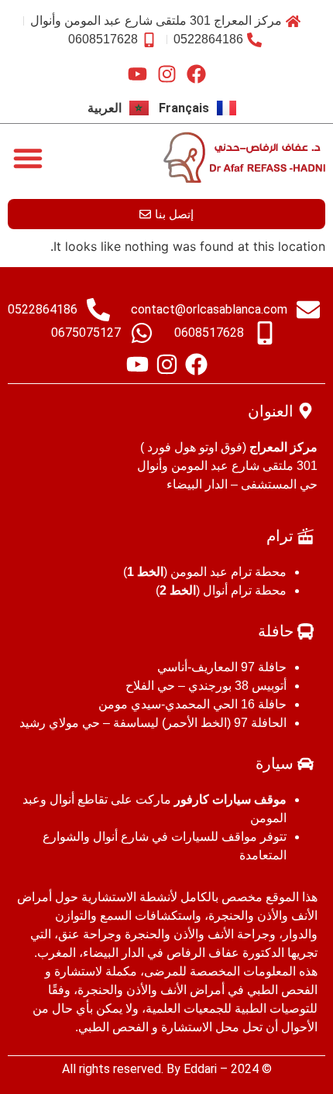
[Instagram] (167, 74)
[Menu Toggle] (27, 157)
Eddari (200, 1068)
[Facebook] (196, 74)
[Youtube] (137, 74)
